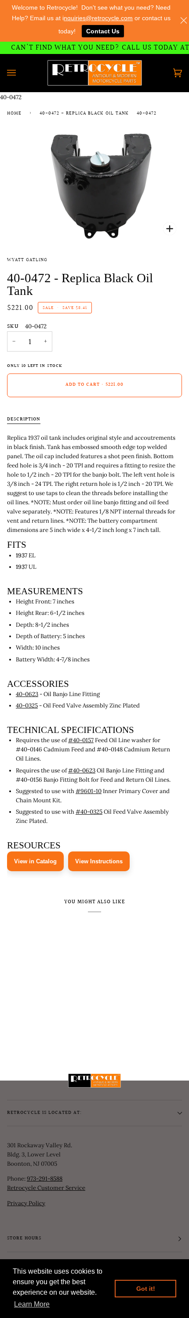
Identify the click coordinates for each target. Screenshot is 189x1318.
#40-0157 (81, 740)
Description (23, 420)
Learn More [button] (32, 1304)
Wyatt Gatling (27, 260)
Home (14, 114)
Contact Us (103, 31)
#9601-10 (89, 791)
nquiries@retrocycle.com (98, 18)
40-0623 (27, 694)
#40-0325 (89, 811)
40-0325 (27, 705)
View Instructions (99, 861)
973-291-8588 (44, 1178)
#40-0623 (81, 770)
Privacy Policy (26, 1203)
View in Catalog (35, 861)
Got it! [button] (145, 1288)
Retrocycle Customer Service (46, 1188)
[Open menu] (20, 73)
